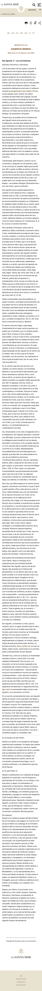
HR (26, 33)
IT (29, 33)
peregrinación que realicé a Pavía (24, 91)
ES (17, 33)
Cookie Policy (21, 982)
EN (13, 33)
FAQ (21, 976)
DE (8, 33)
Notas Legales (21, 979)
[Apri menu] (39, 5)
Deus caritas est (23, 646)
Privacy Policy (21, 985)
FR (21, 33)
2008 (13, 14)
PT (34, 33)
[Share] (39, 23)
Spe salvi (6, 689)
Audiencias (6, 14)
